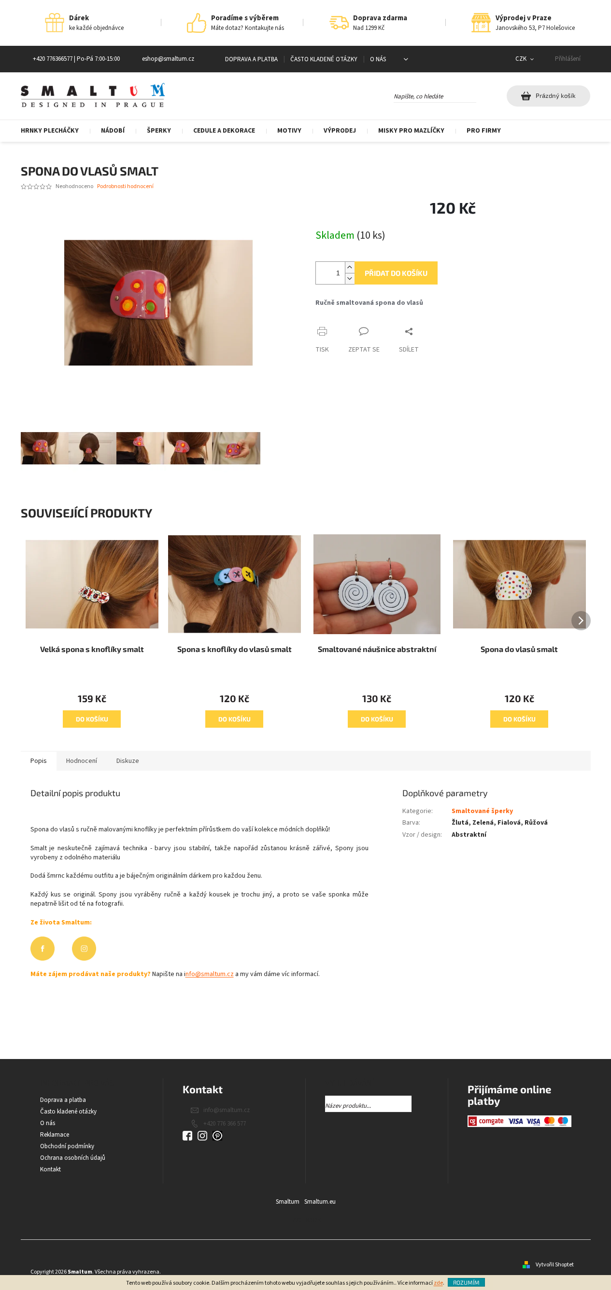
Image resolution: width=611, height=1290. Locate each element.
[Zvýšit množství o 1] (350, 267)
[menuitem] (55, 130)
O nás (378, 59)
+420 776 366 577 (224, 1123)
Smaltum (287, 1201)
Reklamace (54, 1134)
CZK (521, 58)
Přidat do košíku (396, 273)
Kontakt (50, 1169)
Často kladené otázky (323, 59)
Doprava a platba (251, 59)
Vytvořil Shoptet (555, 1265)
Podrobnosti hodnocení (125, 186)
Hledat (484, 94)
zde (438, 1283)
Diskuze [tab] (127, 761)
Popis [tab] (38, 761)
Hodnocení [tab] (81, 761)
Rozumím (466, 1282)
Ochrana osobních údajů (72, 1158)
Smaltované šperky (482, 811)
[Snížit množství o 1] (350, 278)
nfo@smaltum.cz (209, 974)
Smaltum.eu (320, 1201)
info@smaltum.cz (226, 1110)
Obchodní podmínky (67, 1146)
